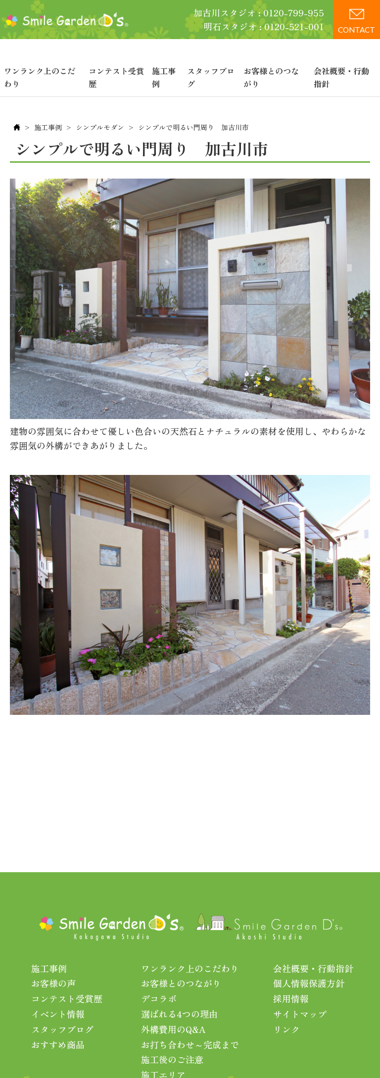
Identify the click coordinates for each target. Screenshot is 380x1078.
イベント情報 (58, 1013)
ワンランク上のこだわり (39, 77)
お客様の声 (53, 983)
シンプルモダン (100, 127)
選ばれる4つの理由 (179, 1013)
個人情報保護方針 (308, 983)
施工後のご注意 (172, 1059)
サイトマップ (300, 1013)
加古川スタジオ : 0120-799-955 (258, 12)
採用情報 (291, 998)
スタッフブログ (211, 77)
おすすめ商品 (58, 1044)
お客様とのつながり (271, 77)
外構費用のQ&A (173, 1029)
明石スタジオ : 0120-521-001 (263, 26)
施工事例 (164, 77)
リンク (286, 1029)
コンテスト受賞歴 (116, 77)
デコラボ (159, 998)
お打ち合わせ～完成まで (190, 1044)
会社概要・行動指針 (341, 77)
